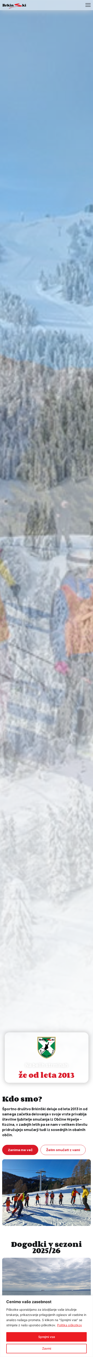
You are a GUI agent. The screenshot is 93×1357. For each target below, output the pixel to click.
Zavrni (46, 1348)
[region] (46, 1326)
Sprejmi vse (46, 1337)
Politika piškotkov (69, 1325)
